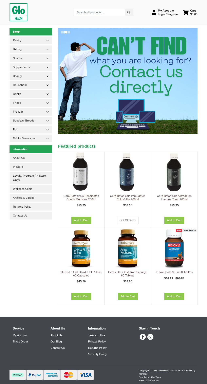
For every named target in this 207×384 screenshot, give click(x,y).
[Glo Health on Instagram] (150, 337)
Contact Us (20, 215)
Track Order (20, 341)
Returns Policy (22, 206)
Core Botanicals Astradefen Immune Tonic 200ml (174, 197)
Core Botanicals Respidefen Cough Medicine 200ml (81, 197)
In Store (18, 166)
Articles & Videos (23, 197)
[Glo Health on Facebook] (143, 337)
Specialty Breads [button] (23, 120)
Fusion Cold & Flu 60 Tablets (174, 272)
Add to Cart (81, 220)
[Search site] (129, 12)
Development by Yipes (150, 377)
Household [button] (20, 84)
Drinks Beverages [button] (24, 138)
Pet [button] (15, 129)
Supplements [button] (21, 67)
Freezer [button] (18, 111)
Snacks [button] (17, 58)
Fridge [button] (17, 102)
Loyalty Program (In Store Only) (29, 177)
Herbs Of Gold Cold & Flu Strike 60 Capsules (81, 273)
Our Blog (56, 341)
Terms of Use (96, 335)
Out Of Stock (127, 220)
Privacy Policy (97, 341)
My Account (20, 335)
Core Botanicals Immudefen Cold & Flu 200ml (128, 197)
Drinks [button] (17, 93)
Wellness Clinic (22, 188)
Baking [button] (17, 49)
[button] (165, 12)
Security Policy (97, 354)
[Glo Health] (18, 12)
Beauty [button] (17, 76)
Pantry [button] (17, 40)
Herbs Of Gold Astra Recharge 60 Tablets (127, 273)
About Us (19, 157)
